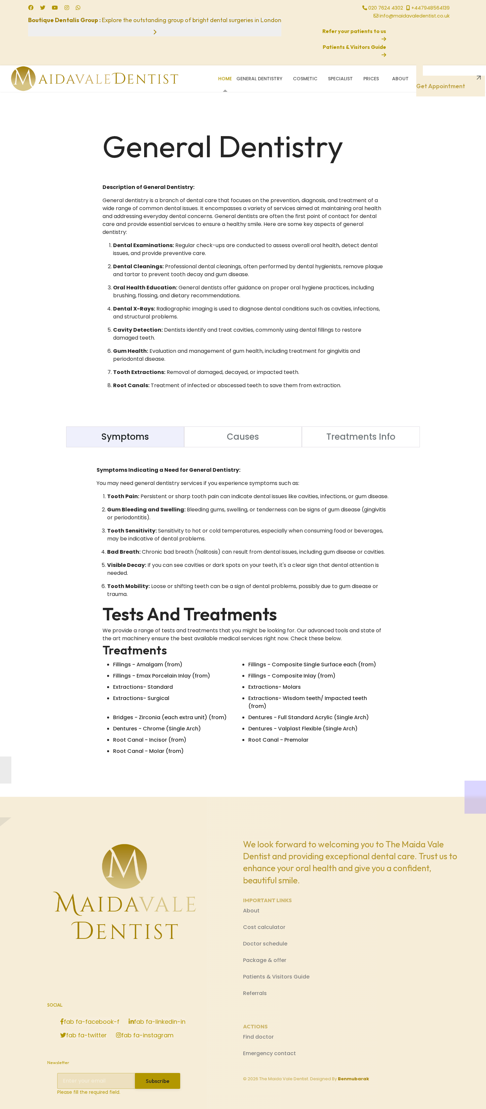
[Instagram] (66, 8)
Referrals (255, 993)
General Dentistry (259, 78)
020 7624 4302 (385, 8)
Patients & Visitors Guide (276, 976)
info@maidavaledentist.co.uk (415, 16)
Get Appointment (440, 83)
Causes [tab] (243, 437)
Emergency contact (269, 1053)
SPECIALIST (340, 78)
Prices (371, 78)
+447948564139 (430, 8)
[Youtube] (55, 8)
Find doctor (258, 1037)
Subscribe (157, 1081)
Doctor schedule (265, 943)
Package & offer (264, 960)
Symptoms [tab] (125, 437)
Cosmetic (305, 78)
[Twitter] (42, 8)
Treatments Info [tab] (360, 437)
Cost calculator (264, 927)
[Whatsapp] (78, 8)
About (400, 78)
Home (225, 78)
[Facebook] (30, 8)
